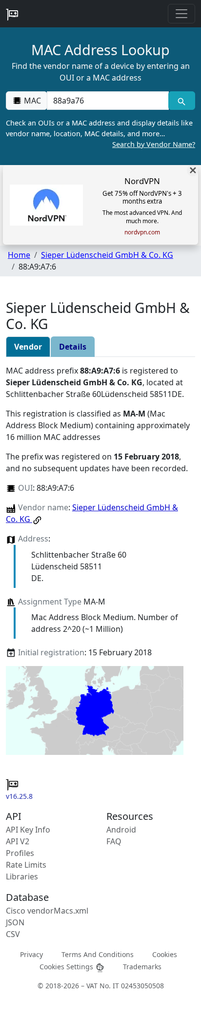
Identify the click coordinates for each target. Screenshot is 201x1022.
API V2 (17, 841)
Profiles (20, 853)
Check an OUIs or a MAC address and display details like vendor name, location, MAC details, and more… (100, 133)
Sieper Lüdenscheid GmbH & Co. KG (107, 255)
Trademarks (142, 966)
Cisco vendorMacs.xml (47, 910)
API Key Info (28, 829)
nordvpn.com (142, 232)
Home (19, 255)
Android (121, 829)
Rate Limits (26, 864)
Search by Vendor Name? (153, 144)
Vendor (28, 346)
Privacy (31, 954)
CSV (13, 934)
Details (72, 346)
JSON (15, 922)
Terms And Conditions (97, 954)
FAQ (113, 841)
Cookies (164, 954)
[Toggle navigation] (181, 13)
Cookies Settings (67, 966)
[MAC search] (181, 100)
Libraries (22, 876)
